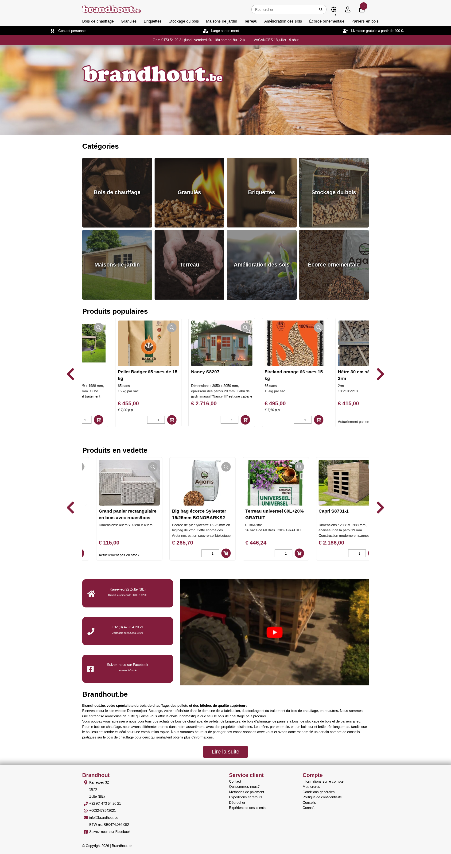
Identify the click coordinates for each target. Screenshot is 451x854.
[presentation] (70, 374)
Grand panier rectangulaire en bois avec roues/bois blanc (113, 518)
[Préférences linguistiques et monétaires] (334, 9)
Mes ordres (311, 786)
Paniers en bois (365, 21)
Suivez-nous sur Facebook (110, 832)
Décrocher (237, 802)
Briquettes (153, 21)
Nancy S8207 (171, 371)
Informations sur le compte (323, 781)
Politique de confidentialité (322, 797)
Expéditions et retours (245, 797)
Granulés (129, 21)
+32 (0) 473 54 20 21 (128, 627)
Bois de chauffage (98, 21)
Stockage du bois (184, 21)
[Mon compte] (348, 9)
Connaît (309, 808)
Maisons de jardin (221, 21)
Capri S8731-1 (319, 511)
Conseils (309, 802)
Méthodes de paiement (246, 792)
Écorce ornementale (326, 21)
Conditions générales (319, 792)
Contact (235, 781)
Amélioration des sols (283, 21)
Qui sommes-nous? (244, 786)
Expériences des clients (247, 808)
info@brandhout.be (103, 817)
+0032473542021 (102, 810)
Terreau (250, 21)
